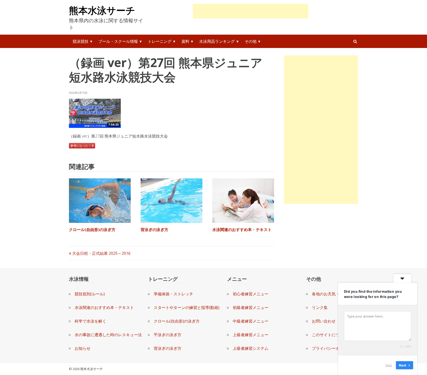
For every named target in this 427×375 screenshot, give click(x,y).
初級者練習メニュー (250, 307)
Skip (388, 365)
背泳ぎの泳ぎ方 (154, 229)
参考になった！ (82, 145)
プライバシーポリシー (331, 348)
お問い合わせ (324, 321)
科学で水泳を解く (90, 321)
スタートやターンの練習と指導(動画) (186, 307)
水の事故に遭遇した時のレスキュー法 (108, 334)
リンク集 (320, 307)
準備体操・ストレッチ (173, 294)
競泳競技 (80, 41)
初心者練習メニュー (250, 294)
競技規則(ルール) (90, 294)
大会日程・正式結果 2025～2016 (100, 253)
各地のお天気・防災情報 (333, 294)
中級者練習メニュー (250, 321)
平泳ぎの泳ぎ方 (167, 334)
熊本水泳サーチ (102, 10)
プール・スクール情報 (118, 41)
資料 (185, 41)
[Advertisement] (250, 11)
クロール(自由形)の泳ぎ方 (92, 229)
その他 (250, 41)
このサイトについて (329, 334)
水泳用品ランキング (217, 41)
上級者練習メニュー (250, 334)
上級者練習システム (250, 348)
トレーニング (159, 41)
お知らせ (82, 348)
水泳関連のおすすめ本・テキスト (242, 229)
